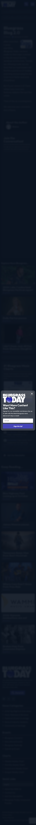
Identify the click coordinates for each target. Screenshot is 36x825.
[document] (18, 412)
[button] (32, 394)
